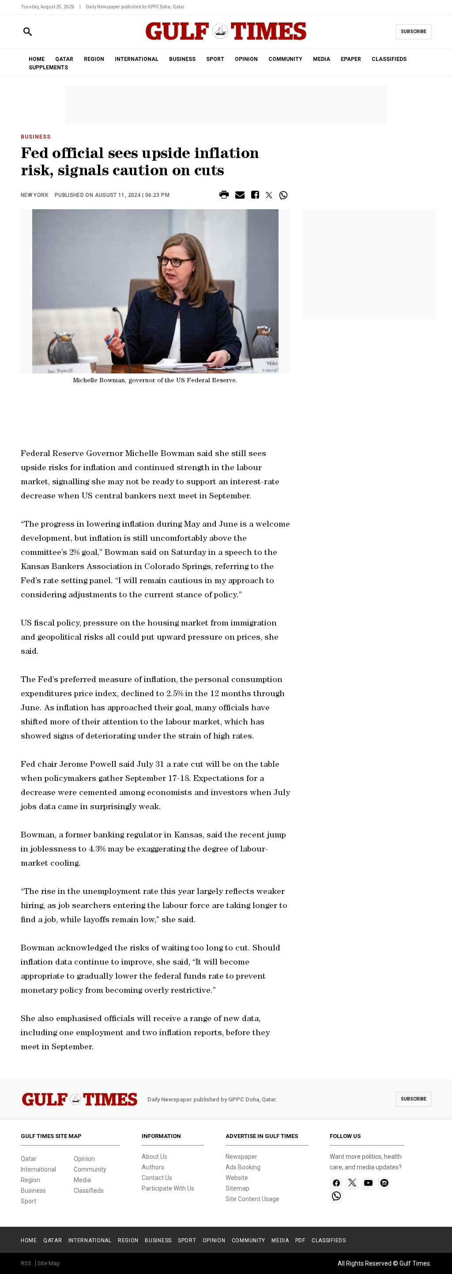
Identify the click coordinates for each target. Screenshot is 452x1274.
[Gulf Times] (226, 39)
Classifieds (89, 1190)
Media (82, 1180)
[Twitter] (352, 1183)
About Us (154, 1156)
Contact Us (157, 1177)
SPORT (215, 59)
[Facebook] (336, 1183)
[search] (27, 32)
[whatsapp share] (284, 195)
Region (30, 1180)
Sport (28, 1201)
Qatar (29, 1158)
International (38, 1169)
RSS (26, 1263)
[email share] (240, 196)
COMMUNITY (285, 59)
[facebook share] (255, 196)
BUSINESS (182, 59)
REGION (94, 59)
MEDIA (321, 59)
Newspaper (241, 1156)
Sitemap (237, 1188)
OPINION (246, 59)
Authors (153, 1167)
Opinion (84, 1158)
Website (237, 1177)
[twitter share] (269, 195)
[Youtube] (368, 1183)
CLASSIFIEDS (389, 59)
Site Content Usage (252, 1198)
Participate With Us (168, 1188)
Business (36, 137)
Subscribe (413, 31)
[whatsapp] (336, 1196)
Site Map (49, 1263)
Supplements (48, 67)
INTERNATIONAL (136, 59)
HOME (37, 59)
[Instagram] (384, 1183)
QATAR (64, 59)
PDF (300, 1240)
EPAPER (351, 59)
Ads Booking (243, 1167)
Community (90, 1169)
